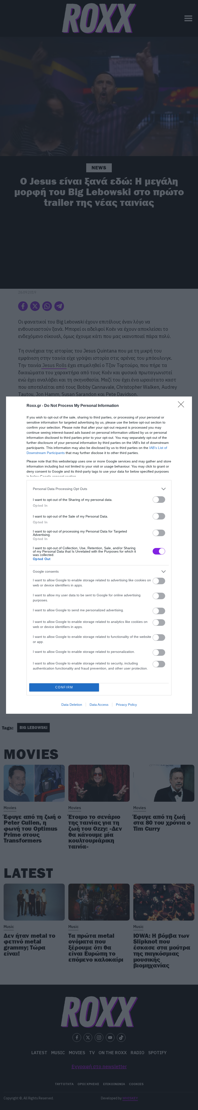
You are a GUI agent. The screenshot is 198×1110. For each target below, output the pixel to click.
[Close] (182, 406)
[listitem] (99, 488)
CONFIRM (64, 687)
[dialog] (99, 555)
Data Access (99, 704)
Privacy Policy (126, 704)
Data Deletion (71, 704)
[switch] (159, 499)
